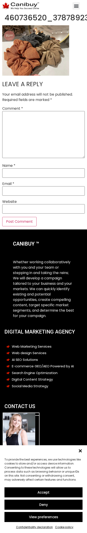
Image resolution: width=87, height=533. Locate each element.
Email (8, 184)
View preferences (43, 517)
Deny (43, 504)
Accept (43, 492)
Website (9, 201)
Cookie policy (64, 527)
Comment (12, 108)
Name (8, 165)
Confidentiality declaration (34, 527)
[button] (80, 451)
